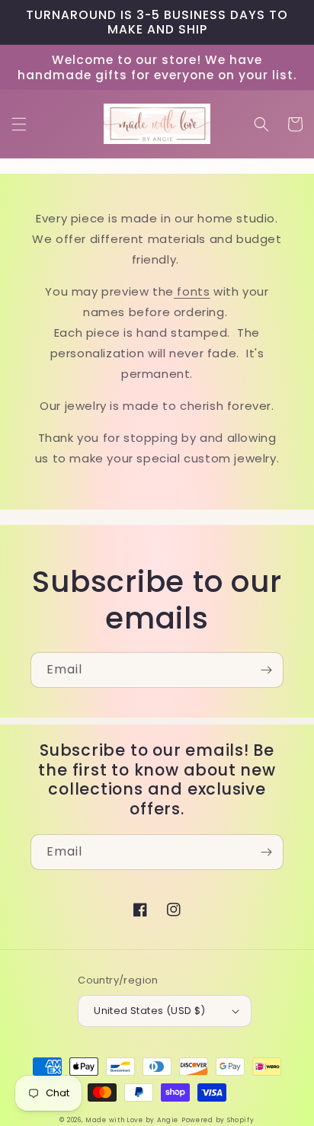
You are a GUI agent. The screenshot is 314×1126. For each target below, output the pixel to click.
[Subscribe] (266, 670)
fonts (192, 291)
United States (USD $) (149, 1010)
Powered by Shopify (218, 1119)
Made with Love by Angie (131, 1119)
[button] (19, 124)
